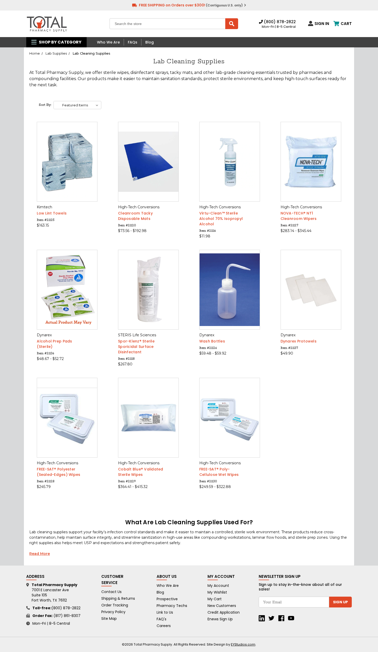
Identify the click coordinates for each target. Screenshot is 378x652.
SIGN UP (340, 602)
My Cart (215, 599)
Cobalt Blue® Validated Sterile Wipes (140, 472)
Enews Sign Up (220, 619)
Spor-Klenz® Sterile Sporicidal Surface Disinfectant (136, 347)
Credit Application (224, 612)
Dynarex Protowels (299, 341)
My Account (218, 585)
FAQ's (161, 619)
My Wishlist (217, 592)
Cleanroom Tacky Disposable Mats (135, 216)
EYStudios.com (243, 644)
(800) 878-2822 (279, 21)
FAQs (132, 42)
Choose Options (67, 171)
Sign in (321, 23)
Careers (164, 625)
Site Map (109, 618)
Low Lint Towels (52, 213)
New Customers (222, 605)
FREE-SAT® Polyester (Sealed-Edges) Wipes (58, 472)
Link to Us (165, 612)
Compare (66, 162)
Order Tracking (114, 605)
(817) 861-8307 (66, 615)
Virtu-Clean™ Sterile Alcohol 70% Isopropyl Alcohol (221, 219)
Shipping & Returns (118, 598)
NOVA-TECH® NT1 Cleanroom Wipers (299, 216)
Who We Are (108, 42)
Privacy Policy (113, 611)
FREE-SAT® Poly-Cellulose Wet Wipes (219, 472)
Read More (39, 553)
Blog (149, 42)
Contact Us (111, 591)
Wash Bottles (212, 341)
